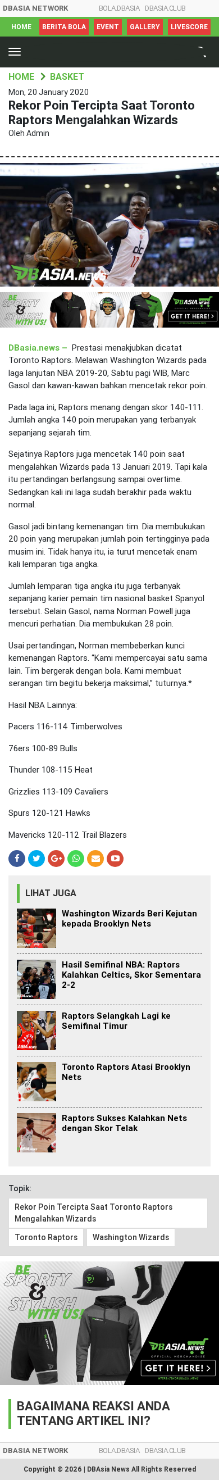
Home (21, 27)
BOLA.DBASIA (119, 8)
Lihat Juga (50, 893)
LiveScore (189, 27)
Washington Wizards (131, 1237)
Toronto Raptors (46, 1237)
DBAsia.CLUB (165, 8)
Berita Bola (64, 27)
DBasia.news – (39, 348)
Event (108, 27)
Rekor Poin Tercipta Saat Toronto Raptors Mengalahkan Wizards (93, 1212)
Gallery (145, 27)
